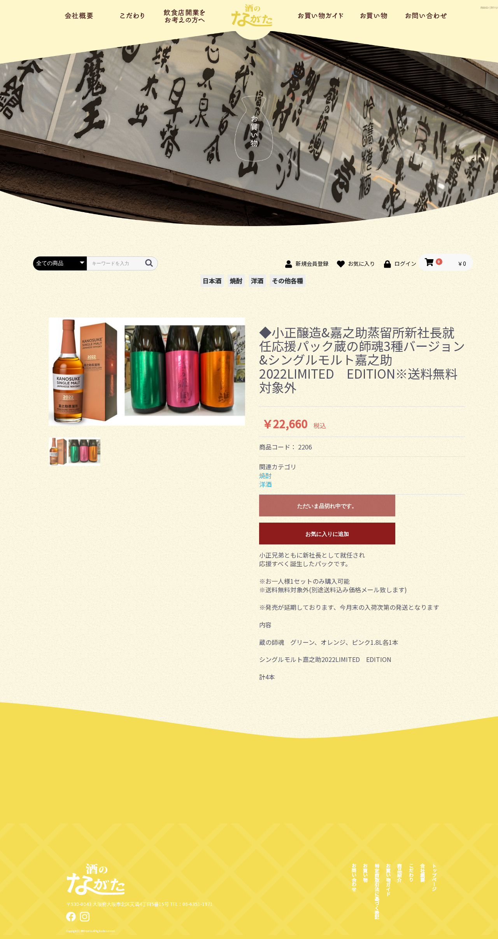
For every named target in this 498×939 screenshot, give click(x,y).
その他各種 (287, 280)
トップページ (253, 15)
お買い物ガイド (321, 15)
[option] (147, 372)
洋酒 (257, 280)
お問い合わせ (426, 15)
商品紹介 (185, 15)
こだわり (132, 15)
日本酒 (212, 280)
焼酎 (236, 280)
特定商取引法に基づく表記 (377, 891)
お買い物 (373, 15)
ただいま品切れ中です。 (327, 506)
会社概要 (80, 15)
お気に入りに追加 (327, 534)
